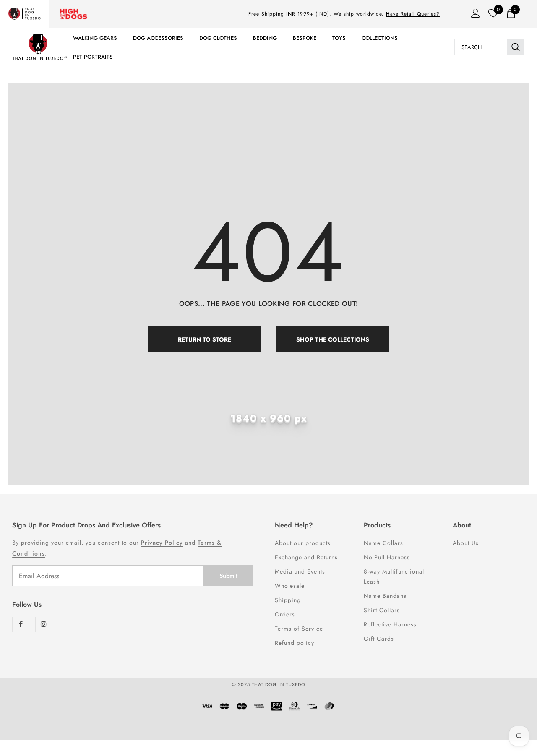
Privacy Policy (162, 542)
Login (473, 15)
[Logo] (40, 47)
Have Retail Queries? (413, 14)
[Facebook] (20, 624)
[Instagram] (43, 624)
